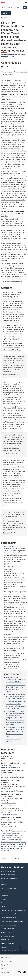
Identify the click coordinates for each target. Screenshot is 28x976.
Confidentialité (5, 972)
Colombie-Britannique (15, 840)
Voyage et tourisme (7, 892)
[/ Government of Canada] (10, 2)
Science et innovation (7, 936)
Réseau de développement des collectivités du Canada (14, 200)
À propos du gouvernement (9, 878)
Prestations (4, 899)
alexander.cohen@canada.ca (10, 767)
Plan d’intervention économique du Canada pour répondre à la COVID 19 (15, 680)
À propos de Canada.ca (8, 965)
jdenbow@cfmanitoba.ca (9, 815)
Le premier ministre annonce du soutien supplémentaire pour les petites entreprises (15, 696)
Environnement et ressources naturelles (13, 910)
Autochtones (5, 940)
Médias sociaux (5, 957)
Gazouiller (6, 375)
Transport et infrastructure (9, 925)
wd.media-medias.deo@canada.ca (12, 777)
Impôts (3, 906)
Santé (3, 903)
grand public (6, 846)
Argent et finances (6, 932)
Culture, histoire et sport (8, 918)
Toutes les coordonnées (8, 871)
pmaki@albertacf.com (8, 803)
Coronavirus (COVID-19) (18, 844)
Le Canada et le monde (8, 929)
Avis (2, 968)
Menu (7, 13)
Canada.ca (4, 18)
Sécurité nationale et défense (9, 914)
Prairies (3, 840)
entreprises (22, 846)
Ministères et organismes (8, 875)
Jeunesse (3, 947)
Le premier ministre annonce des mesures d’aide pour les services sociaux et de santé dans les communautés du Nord (15, 731)
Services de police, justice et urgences (12, 921)
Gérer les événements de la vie (10, 951)
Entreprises (4, 895)
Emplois (3, 884)
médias (14, 846)
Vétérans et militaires (7, 943)
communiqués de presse (10, 848)
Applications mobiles (7, 961)
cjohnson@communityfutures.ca (12, 791)
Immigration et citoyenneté (9, 888)
